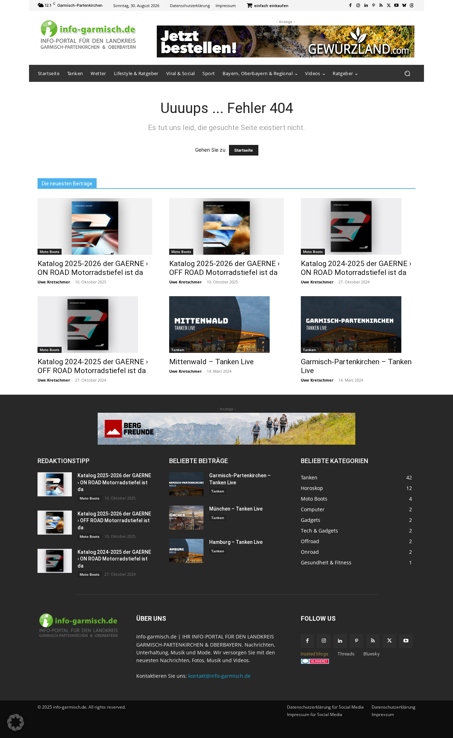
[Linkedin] (366, 6)
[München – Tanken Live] (186, 518)
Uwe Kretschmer (54, 282)
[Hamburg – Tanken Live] (186, 551)
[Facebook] (351, 6)
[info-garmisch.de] (88, 35)
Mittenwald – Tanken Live (211, 361)
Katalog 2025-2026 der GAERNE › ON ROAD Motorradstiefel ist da (93, 268)
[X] (389, 6)
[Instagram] (358, 6)
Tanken (177, 349)
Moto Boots (49, 251)
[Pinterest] (373, 6)
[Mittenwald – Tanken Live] (226, 324)
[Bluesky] (404, 6)
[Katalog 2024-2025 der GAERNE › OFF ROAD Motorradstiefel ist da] (95, 324)
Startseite (243, 150)
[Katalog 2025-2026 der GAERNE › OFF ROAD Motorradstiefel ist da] (226, 226)
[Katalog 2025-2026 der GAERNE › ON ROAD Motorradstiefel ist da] (95, 226)
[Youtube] (396, 6)
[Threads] (411, 6)
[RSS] (381, 6)
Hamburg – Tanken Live (236, 542)
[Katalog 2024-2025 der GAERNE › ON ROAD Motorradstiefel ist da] (358, 226)
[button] (407, 73)
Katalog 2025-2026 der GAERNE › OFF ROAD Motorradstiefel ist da (224, 268)
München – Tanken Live (236, 509)
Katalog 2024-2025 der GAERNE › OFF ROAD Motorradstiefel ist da (93, 366)
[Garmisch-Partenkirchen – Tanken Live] (358, 324)
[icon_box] (267, 6)
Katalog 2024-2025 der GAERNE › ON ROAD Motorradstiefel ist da (356, 268)
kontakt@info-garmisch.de (219, 675)
